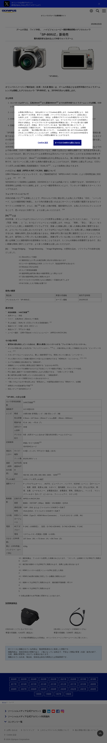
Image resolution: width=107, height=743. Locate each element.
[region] (53, 127)
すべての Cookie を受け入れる (67, 142)
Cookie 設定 (43, 142)
